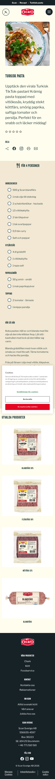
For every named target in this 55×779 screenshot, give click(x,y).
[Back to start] (28, 12)
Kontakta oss (27, 685)
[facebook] (22, 759)
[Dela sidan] (7, 149)
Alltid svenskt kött (27, 704)
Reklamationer (27, 689)
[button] (21, 148)
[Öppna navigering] (49, 12)
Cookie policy (45, 773)
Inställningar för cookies (27, 392)
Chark (27, 661)
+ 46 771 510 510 (27, 745)
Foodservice (27, 670)
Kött (27, 666)
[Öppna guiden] (5, 12)
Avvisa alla (27, 399)
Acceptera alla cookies (28, 407)
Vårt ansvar (27, 709)
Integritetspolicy (27, 771)
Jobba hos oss (27, 713)
